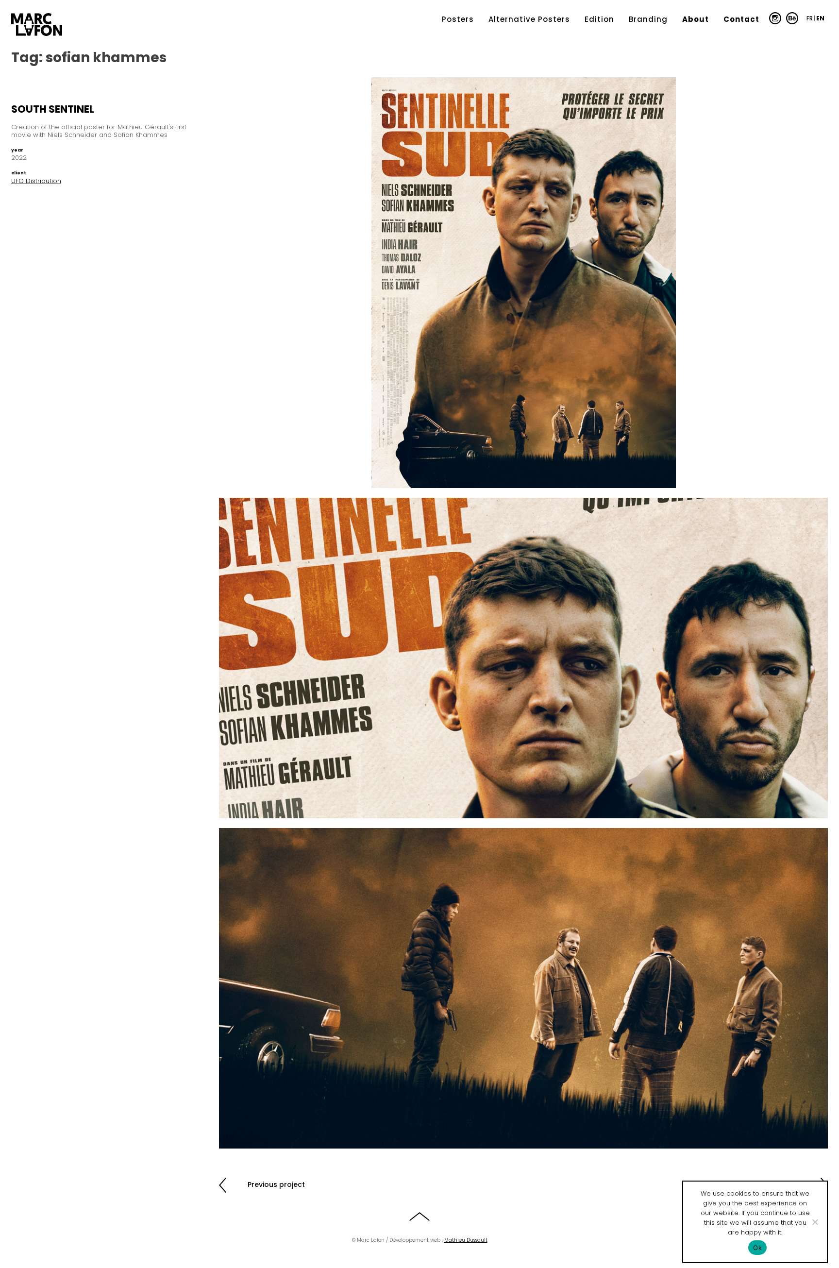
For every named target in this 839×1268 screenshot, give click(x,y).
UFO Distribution (36, 181)
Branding (648, 19)
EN (820, 18)
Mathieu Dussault (465, 1240)
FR (809, 18)
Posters (458, 19)
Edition (599, 19)
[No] (815, 1222)
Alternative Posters (529, 19)
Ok (757, 1247)
